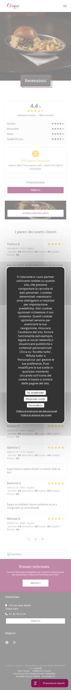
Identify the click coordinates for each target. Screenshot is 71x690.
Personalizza (35, 405)
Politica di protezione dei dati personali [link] (36, 411)
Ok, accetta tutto (35, 392)
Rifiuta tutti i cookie (35, 398)
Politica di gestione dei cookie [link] (36, 415)
